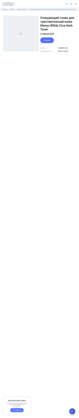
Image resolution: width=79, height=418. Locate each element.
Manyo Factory (21, 9)
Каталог (12, 9)
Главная (5, 9)
